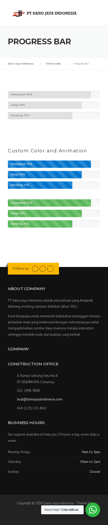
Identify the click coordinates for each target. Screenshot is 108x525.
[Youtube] (35, 268)
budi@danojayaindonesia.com (39, 399)
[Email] (43, 268)
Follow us (21, 268)
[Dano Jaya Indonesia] (45, 13)
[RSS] (50, 268)
